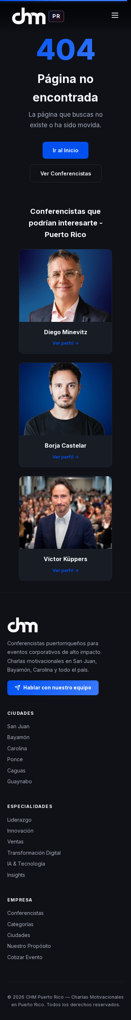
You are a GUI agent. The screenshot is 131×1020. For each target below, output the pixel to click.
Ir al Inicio (65, 150)
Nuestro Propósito (29, 946)
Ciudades (18, 935)
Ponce (15, 759)
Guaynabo (19, 781)
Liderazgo (19, 820)
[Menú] (115, 16)
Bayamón (18, 737)
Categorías (20, 924)
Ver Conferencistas (65, 173)
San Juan (18, 726)
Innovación (20, 831)
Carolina (17, 748)
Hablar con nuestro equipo (57, 688)
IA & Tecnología (26, 864)
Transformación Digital (34, 853)
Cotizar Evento (25, 957)
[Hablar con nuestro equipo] (116, 985)
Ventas (15, 842)
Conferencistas (25, 913)
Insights (16, 875)
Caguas (16, 770)
